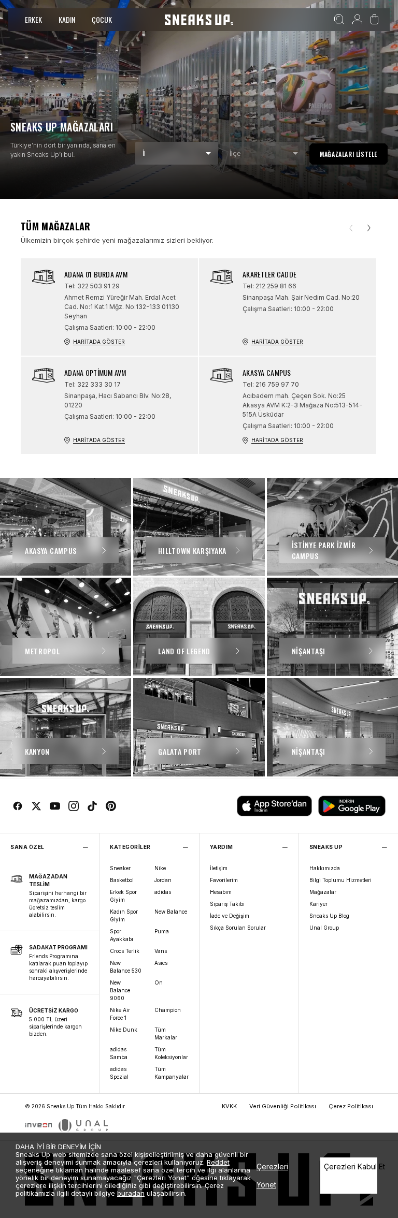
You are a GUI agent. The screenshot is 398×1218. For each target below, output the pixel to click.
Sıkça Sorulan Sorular (238, 927)
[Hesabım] (357, 19)
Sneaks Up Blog (329, 916)
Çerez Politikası (351, 1106)
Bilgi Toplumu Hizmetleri (340, 880)
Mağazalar (322, 892)
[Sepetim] (374, 19)
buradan (131, 1193)
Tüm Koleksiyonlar (171, 1053)
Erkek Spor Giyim (123, 896)
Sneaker (120, 868)
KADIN (67, 19)
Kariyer (318, 904)
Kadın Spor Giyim (124, 915)
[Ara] (339, 19)
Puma (161, 931)
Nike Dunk (123, 1029)
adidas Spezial (119, 1073)
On (158, 982)
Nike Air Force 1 (120, 1014)
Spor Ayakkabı (121, 935)
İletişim (219, 868)
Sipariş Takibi (227, 904)
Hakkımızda (324, 868)
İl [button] (144, 153)
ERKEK (33, 19)
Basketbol (122, 880)
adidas (162, 892)
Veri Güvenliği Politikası (282, 1106)
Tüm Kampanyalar (171, 1073)
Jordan (163, 880)
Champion (167, 1010)
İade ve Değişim (229, 916)
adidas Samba (118, 1053)
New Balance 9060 (120, 990)
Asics (160, 963)
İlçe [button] (235, 153)
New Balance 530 (125, 967)
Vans (160, 951)
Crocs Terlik (124, 951)
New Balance (170, 911)
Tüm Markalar (165, 1033)
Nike (160, 868)
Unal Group (324, 927)
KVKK (229, 1106)
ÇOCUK (102, 19)
